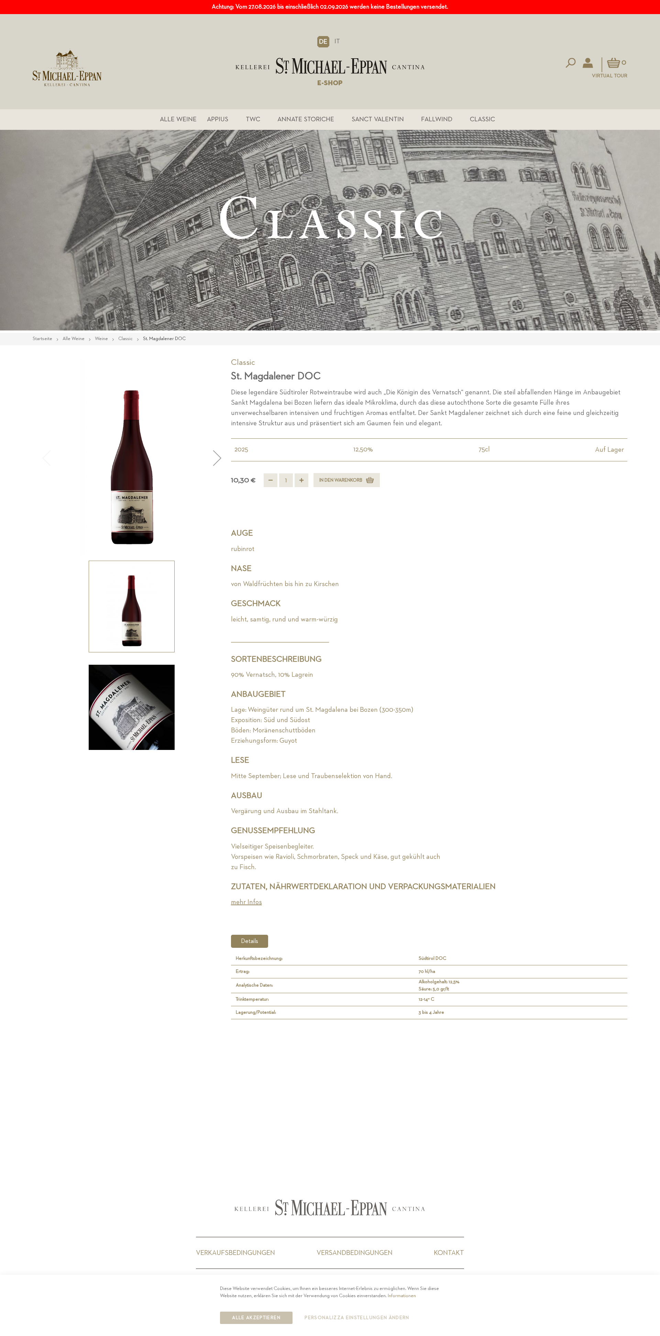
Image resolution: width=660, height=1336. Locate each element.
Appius (217, 119)
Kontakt (449, 1252)
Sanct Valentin (378, 119)
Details (249, 941)
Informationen (402, 1295)
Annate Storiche (305, 119)
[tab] (249, 941)
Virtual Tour (609, 75)
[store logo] (330, 65)
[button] (323, 41)
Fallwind (436, 119)
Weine (102, 338)
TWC (253, 119)
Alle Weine (178, 119)
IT (337, 41)
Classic (482, 119)
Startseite (43, 338)
